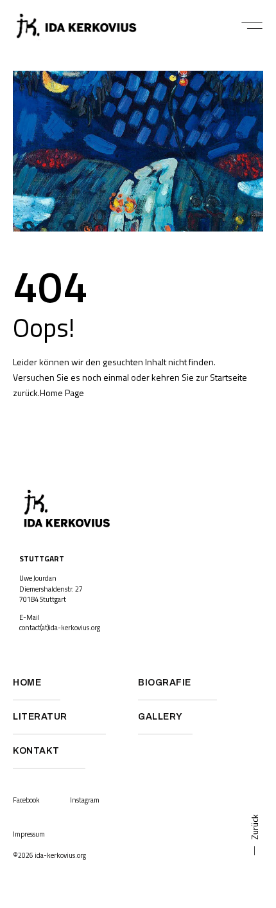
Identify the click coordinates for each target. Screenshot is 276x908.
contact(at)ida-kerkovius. (55, 627)
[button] (251, 25)
